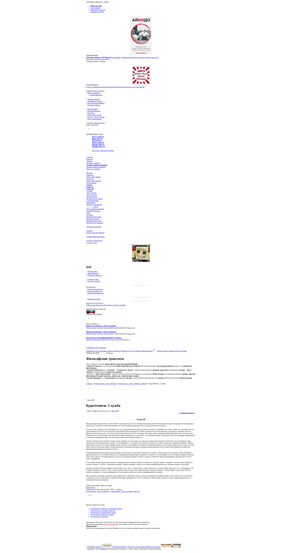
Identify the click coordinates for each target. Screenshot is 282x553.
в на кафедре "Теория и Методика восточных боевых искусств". (122, 57)
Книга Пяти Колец (93, 177)
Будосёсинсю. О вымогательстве (103, 511)
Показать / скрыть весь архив (103, 150)
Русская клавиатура (94, 291)
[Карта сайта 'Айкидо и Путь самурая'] (172, 351)
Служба (89, 191)
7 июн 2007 (114, 411)
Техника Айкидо (93, 105)
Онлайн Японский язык (95, 237)
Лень (88, 213)
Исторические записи (94, 199)
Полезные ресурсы (94, 275)
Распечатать (90, 487)
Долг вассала (91, 193)
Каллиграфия (92, 109)
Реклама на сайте (93, 299)
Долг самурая (91, 195)
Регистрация (95, 8)
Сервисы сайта (93, 279)
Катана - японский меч (96, 123)
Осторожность (91, 197)
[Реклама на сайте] (141, 83)
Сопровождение (92, 201)
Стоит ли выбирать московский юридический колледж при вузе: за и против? (115, 87)
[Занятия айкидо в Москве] (141, 54)
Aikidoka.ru (104, 549)
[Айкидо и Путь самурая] (96, 348)
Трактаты (90, 175)
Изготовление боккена (96, 103)
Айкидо (89, 161)
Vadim (95, 411)
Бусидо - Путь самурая (95, 117)
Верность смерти (92, 219)
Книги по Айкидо (93, 169)
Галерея (89, 231)
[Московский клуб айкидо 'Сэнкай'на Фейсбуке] (90, 267)
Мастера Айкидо (93, 93)
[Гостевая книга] (155, 351)
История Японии (93, 111)
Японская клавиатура (95, 293)
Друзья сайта (92, 271)
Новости (89, 159)
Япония (89, 173)
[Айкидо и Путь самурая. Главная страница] (103, 351)
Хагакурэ (91, 113)
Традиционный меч (93, 227)
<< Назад (118, 489)
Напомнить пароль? (98, 10)
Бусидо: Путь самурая (94, 223)
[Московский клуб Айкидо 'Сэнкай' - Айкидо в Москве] (91, 313)
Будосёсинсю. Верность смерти (102, 514)
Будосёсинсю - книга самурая (97, 491)
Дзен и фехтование (94, 119)
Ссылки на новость (187, 413)
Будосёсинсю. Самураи (99, 516)
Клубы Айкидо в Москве (95, 167)
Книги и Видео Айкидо (95, 233)
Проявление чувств (93, 217)
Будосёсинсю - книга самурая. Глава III (124, 491)
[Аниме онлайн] (141, 261)
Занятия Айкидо (93, 99)
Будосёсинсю (91, 183)
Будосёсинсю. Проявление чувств (103, 513)
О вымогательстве (93, 211)
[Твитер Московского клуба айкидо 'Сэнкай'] (87, 267)
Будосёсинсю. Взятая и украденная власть (106, 509)
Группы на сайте (93, 281)
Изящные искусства (93, 221)
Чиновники (90, 203)
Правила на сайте (97, 12)
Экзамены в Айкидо (95, 101)
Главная (89, 157)
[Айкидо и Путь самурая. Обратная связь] (137, 351)
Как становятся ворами (95, 209)
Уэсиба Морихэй (95, 95)
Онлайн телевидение (94, 241)
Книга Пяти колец (94, 115)
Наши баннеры (93, 273)
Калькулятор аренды (95, 289)
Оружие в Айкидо (93, 163)
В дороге (89, 215)
